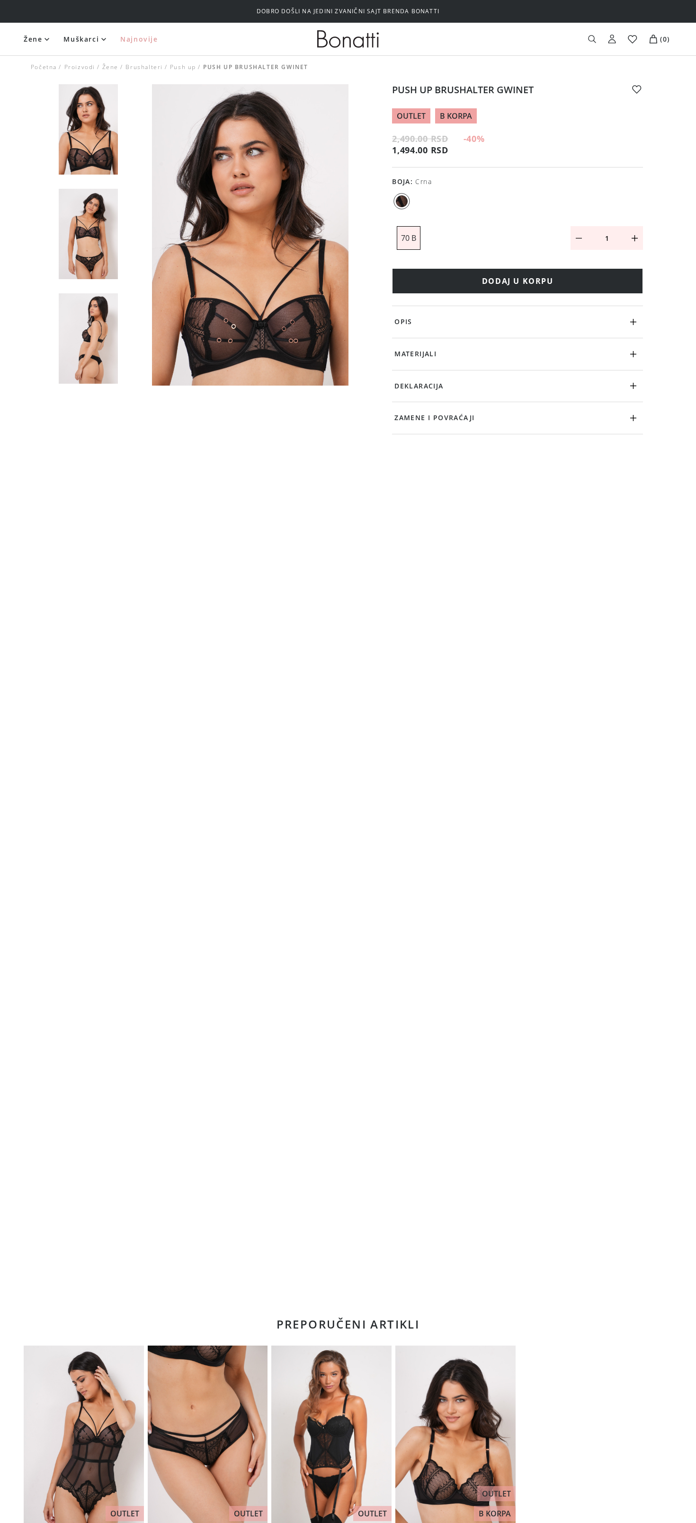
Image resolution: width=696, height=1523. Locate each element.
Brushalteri (144, 67)
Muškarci (81, 39)
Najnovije (139, 39)
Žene (33, 39)
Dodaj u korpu (517, 281)
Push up (183, 67)
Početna (44, 67)
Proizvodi (79, 67)
